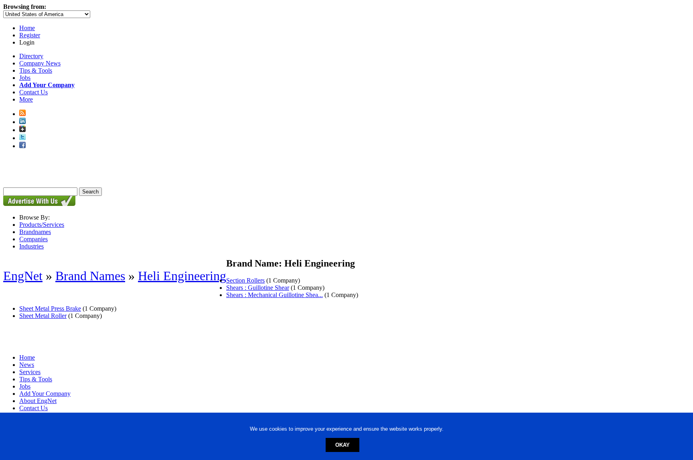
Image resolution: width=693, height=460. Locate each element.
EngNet (23, 276)
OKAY (342, 445)
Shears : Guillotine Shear (257, 287)
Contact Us (33, 92)
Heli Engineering (182, 276)
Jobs (24, 77)
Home (27, 27)
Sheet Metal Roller (43, 315)
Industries (31, 246)
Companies (33, 239)
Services (30, 371)
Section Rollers (245, 280)
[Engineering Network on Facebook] (22, 145)
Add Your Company (45, 393)
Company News (40, 63)
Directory (31, 56)
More (26, 99)
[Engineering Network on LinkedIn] (22, 121)
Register (29, 35)
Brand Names (90, 276)
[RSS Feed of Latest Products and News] (22, 113)
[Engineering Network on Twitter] (22, 137)
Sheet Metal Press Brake (50, 308)
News (26, 364)
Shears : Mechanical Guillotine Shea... (274, 294)
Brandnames (35, 231)
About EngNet (38, 400)
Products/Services (41, 224)
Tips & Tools (35, 70)
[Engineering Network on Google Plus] (22, 129)
